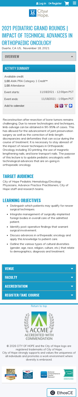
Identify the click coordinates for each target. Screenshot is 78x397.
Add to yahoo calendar (61, 106)
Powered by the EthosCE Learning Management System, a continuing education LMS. (61, 392)
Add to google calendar (56, 106)
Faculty (11, 277)
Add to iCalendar (66, 105)
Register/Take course (22, 295)
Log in (42, 3)
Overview (12, 56)
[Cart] (66, 5)
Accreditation (16, 286)
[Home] (39, 12)
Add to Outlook (71, 106)
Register (57, 3)
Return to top (39, 306)
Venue (9, 268)
